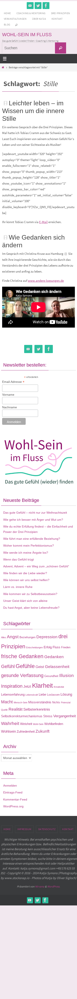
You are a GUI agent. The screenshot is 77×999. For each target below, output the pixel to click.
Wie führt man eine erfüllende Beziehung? (31, 538)
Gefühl (8, 666)
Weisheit (26, 724)
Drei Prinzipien (60, 13)
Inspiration (11, 686)
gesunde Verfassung (22, 675)
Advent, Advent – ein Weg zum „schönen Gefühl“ (36, 566)
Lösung (66, 694)
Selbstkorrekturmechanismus (21, 716)
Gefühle (25, 666)
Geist (40, 667)
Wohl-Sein (38, 724)
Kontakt (57, 18)
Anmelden (10, 785)
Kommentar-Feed (15, 799)
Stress (47, 716)
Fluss (56, 647)
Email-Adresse (13, 382)
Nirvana (39, 886)
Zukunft (42, 731)
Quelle (4, 709)
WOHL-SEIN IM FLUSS (27, 34)
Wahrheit (10, 723)
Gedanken (54, 657)
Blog (7, 24)
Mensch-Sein (20, 702)
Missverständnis (39, 702)
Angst (13, 636)
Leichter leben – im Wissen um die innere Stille (33, 111)
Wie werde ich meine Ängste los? (25, 552)
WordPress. (53, 886)
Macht (7, 701)
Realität (15, 709)
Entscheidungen (34, 647)
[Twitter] (38, 5)
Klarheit (42, 685)
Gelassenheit (57, 666)
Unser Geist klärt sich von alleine (25, 600)
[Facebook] (46, 5)
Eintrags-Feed (12, 792)
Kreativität (59, 687)
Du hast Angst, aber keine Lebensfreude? (31, 607)
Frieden (65, 647)
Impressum (24, 829)
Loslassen (53, 694)
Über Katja (39, 18)
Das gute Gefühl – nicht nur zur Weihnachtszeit (35, 512)
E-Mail (43, 222)
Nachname (9, 407)
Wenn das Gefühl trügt (18, 559)
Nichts (56, 702)
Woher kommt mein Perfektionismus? (28, 545)
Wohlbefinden (53, 724)
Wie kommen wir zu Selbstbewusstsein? (30, 594)
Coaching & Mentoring (31, 13)
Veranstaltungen (15, 18)
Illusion (66, 675)
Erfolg (48, 647)
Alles (3, 637)
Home (7, 13)
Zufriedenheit (26, 731)
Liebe (42, 694)
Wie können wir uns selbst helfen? (26, 580)
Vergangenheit (64, 716)
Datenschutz (47, 829)
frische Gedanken (22, 656)
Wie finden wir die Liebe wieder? (25, 573)
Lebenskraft (31, 694)
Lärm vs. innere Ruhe (18, 587)
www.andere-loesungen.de (46, 281)
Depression (47, 637)
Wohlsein (8, 731)
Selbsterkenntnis (36, 709)
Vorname (8, 394)
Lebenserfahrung (13, 694)
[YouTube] (30, 5)
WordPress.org (13, 806)
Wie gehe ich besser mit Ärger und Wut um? (33, 519)
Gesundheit (51, 676)
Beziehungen (27, 637)
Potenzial (65, 702)
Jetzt (27, 686)
